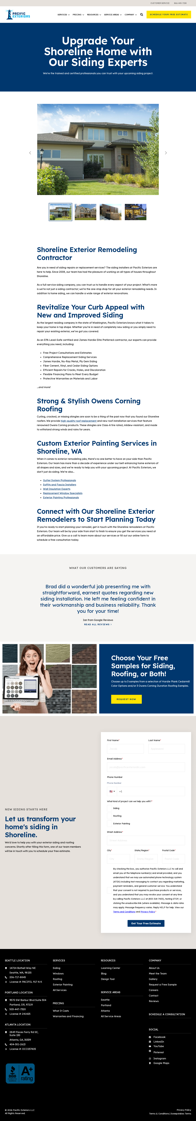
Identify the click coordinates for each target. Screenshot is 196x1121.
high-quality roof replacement (78, 420)
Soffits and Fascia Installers (59, 484)
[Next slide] (165, 153)
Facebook (159, 1037)
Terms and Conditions (124, 911)
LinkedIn (158, 1041)
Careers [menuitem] (153, 990)
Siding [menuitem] (56, 968)
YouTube (158, 1046)
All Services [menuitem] (59, 990)
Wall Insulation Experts (56, 488)
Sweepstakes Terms (181, 1113)
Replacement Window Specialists (62, 493)
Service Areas (111, 14)
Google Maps (161, 1063)
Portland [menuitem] (106, 1005)
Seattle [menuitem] (105, 999)
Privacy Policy (148, 911)
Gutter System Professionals (59, 480)
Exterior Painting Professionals (61, 497)
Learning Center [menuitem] (110, 968)
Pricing (77, 14)
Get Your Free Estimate (146, 923)
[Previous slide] (30, 153)
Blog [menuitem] (103, 973)
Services (62, 14)
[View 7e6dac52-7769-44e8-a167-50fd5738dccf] (98, 153)
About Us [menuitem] (154, 968)
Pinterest (158, 1052)
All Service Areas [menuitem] (111, 1016)
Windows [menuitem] (58, 973)
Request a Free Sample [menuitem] (163, 984)
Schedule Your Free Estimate (169, 14)
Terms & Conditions (159, 1113)
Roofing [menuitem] (57, 979)
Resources (92, 14)
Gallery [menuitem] (153, 979)
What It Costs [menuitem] (61, 1010)
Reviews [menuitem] (154, 1001)
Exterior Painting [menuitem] (63, 984)
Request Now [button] (126, 699)
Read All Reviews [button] (97, 624)
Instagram (159, 1058)
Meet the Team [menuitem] (158, 973)
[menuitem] (160, 3)
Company (129, 14)
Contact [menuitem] (153, 995)
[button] (141, 14)
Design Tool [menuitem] (108, 979)
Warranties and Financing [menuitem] (68, 1016)
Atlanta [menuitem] (105, 1010)
